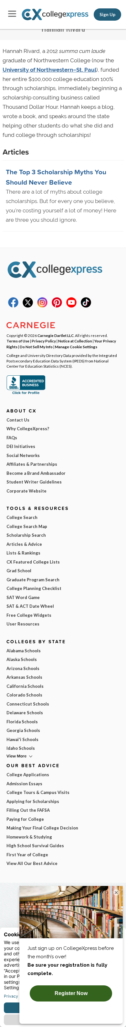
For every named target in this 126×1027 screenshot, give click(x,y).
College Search (21, 517)
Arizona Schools (22, 668)
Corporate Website (26, 490)
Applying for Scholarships (32, 801)
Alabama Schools (23, 650)
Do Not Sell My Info (36, 346)
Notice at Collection (75, 341)
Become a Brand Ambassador (36, 473)
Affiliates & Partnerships (31, 464)
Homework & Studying (29, 836)
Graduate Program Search (32, 579)
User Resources (22, 623)
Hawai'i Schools (22, 739)
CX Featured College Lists (33, 561)
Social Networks (23, 455)
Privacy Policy (44, 341)
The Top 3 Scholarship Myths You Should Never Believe (56, 177)
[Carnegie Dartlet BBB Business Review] (25, 393)
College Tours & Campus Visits (37, 792)
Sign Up (107, 14)
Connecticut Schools (27, 704)
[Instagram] (42, 306)
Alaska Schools (21, 659)
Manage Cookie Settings (76, 346)
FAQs (11, 437)
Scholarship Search (26, 535)
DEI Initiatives (20, 446)
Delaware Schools (24, 712)
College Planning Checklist (33, 588)
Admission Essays (24, 783)
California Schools (25, 686)
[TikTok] (86, 306)
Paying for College (25, 819)
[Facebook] (13, 306)
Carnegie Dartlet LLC (55, 335)
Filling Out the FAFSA (28, 810)
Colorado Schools (24, 694)
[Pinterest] (57, 306)
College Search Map (26, 526)
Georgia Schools (23, 730)
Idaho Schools (20, 748)
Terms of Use (17, 341)
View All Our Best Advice (32, 863)
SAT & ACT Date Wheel (30, 606)
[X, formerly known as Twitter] (28, 306)
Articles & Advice (24, 544)
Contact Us (17, 419)
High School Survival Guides (35, 845)
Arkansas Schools (24, 677)
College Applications (27, 774)
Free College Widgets (28, 615)
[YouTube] (71, 306)
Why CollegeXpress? (27, 428)
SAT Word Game (23, 597)
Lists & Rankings (23, 552)
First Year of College (27, 854)
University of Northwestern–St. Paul (49, 69)
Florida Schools (22, 721)
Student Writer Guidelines (34, 481)
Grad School (18, 570)
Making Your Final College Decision (42, 827)
